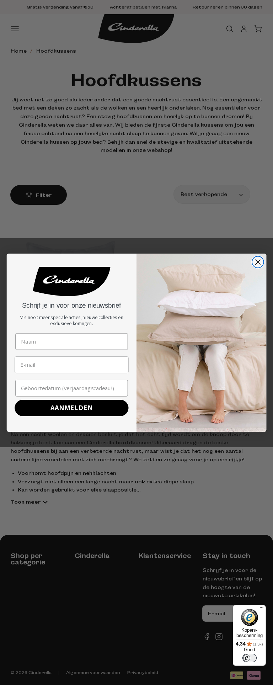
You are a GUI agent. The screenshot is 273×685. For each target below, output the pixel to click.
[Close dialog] (258, 262)
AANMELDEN (71, 407)
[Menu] (261, 609)
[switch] (249, 658)
